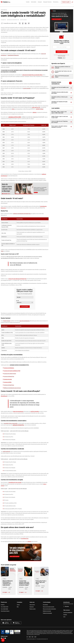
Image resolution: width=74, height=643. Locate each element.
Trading (4, 578)
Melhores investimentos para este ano (12, 387)
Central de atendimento (67, 612)
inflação (34, 112)
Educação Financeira (47, 2)
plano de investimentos (18, 411)
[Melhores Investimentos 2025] (25, 552)
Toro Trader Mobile (4, 608)
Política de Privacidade (61, 55)
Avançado (40, 2)
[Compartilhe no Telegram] (29, 23)
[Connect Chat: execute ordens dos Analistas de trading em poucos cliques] (24, 572)
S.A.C (64, 616)
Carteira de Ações (8, 379)
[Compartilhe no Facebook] (23, 23)
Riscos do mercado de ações (48, 606)
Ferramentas (55, 2)
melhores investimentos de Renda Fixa (21, 213)
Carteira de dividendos (9, 367)
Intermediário (33, 2)
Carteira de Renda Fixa (9, 376)
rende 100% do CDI (36, 107)
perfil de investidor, (34, 411)
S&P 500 (38, 109)
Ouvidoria (65, 614)
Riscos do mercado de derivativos (49, 608)
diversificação (4, 396)
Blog (18, 606)
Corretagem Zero (24, 538)
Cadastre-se (65, 2)
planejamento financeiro (13, 55)
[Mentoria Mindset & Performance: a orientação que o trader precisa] (8, 572)
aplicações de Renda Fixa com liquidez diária (32, 74)
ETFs (13, 109)
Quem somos (32, 604)
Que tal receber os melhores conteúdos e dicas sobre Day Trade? (61, 42)
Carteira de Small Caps (9, 385)
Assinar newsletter (61, 51)
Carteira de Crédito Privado (10, 373)
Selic (2, 251)
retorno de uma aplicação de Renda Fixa (17, 278)
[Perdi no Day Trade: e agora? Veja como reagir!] (41, 572)
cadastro (29, 541)
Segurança (32, 606)
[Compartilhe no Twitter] (20, 23)
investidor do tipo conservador (10, 423)
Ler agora (5, 592)
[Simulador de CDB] (25, 298)
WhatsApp (67, 606)
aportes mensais (27, 88)
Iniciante (27, 2)
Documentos (45, 604)
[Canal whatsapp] (25, 189)
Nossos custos (32, 608)
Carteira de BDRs (7, 382)
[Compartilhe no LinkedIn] (26, 23)
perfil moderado (6, 451)
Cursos (18, 604)
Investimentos (4, 9)
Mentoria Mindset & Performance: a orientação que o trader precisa (7, 583)
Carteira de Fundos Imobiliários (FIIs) (12, 370)
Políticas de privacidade (47, 613)
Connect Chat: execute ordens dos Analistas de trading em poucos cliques (24, 583)
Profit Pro (3, 604)
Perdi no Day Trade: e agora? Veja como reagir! (41, 582)
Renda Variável (6, 320)
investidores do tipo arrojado (15, 482)
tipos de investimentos (24, 320)
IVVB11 (41, 109)
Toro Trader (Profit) (4, 606)
